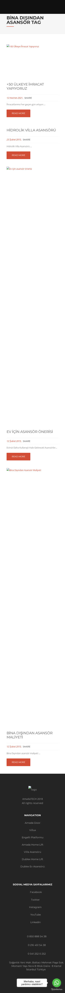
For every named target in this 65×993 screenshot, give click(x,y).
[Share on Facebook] (34, 98)
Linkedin (35, 922)
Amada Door (32, 822)
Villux (32, 830)
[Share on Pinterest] (46, 98)
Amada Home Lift (32, 844)
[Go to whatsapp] (56, 982)
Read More (18, 113)
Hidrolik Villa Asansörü (31, 130)
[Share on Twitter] (38, 98)
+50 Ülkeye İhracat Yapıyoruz (25, 86)
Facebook (35, 892)
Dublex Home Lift (32, 859)
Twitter (35, 899)
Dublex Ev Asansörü (32, 866)
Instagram (35, 907)
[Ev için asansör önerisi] (33, 296)
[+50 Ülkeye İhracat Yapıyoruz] (33, 61)
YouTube (35, 914)
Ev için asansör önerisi (30, 432)
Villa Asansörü (32, 851)
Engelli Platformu (32, 837)
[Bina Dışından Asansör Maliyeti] (33, 598)
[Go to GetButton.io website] (56, 989)
